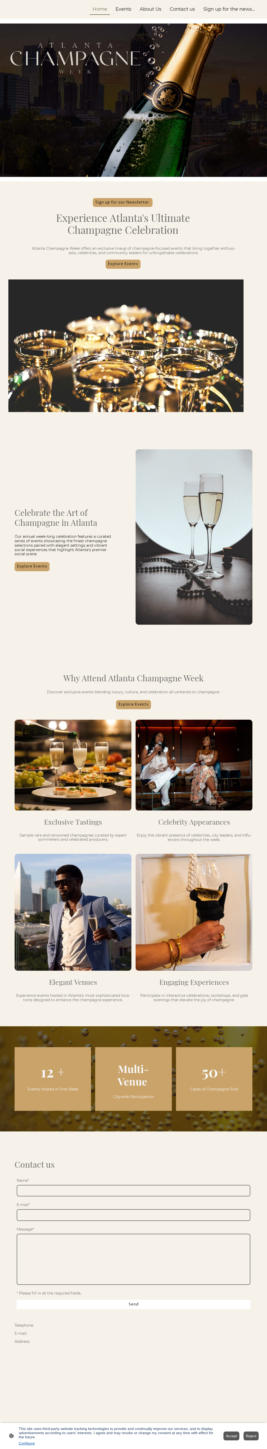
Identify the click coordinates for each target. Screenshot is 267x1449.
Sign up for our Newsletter (122, 202)
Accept (231, 1436)
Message (25, 1229)
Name (23, 1180)
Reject (251, 1436)
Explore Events (123, 263)
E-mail (23, 1205)
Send (134, 1304)
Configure (27, 1443)
